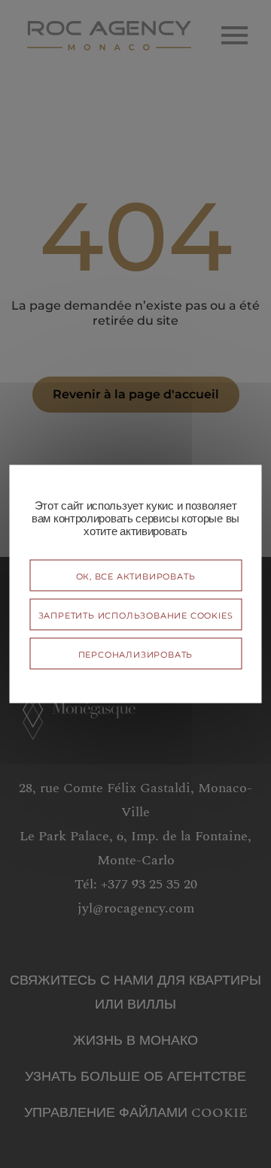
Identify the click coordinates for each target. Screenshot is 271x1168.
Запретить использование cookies (135, 614)
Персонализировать (135, 653)
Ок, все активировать (136, 575)
